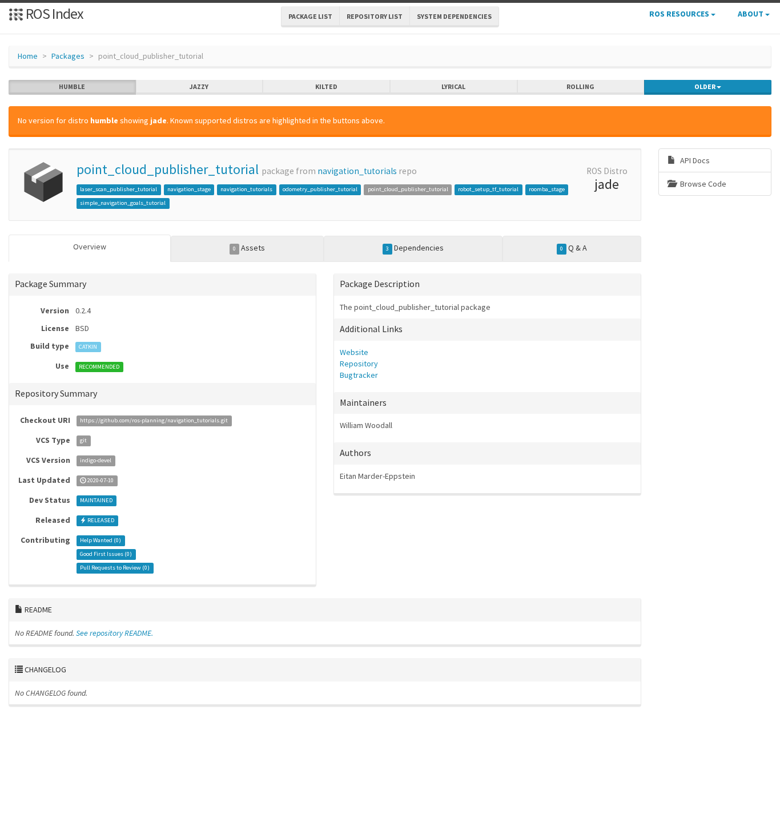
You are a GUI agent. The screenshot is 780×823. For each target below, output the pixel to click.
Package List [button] (310, 16)
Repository (359, 363)
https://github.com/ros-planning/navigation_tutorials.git (154, 421)
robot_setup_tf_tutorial (488, 189)
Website (354, 352)
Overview (89, 246)
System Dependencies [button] (454, 16)
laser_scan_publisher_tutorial (118, 189)
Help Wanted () (100, 540)
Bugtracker (359, 375)
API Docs (694, 160)
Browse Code (702, 184)
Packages (68, 56)
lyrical (453, 86)
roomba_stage (547, 189)
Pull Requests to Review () (115, 568)
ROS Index (53, 13)
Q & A (573, 248)
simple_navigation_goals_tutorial (123, 203)
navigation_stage (189, 189)
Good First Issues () (106, 554)
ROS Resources (680, 14)
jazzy (199, 86)
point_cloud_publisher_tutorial (168, 169)
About (751, 14)
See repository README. (114, 633)
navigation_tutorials (357, 171)
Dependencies (415, 248)
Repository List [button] (375, 16)
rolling (580, 86)
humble (72, 86)
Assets (249, 248)
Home (28, 56)
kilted (326, 86)
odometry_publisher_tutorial (320, 189)
